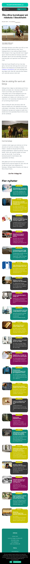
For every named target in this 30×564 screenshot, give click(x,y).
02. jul (19, 398)
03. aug (19, 199)
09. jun (19, 509)
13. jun (19, 477)
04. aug (19, 185)
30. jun (19, 446)
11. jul (19, 292)
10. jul (19, 307)
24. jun (19, 462)
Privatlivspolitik (17, 561)
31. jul (19, 277)
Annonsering (15, 551)
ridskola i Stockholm (8, 69)
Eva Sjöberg (12, 21)
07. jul (19, 322)
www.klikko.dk (16, 544)
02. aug (19, 215)
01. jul (19, 429)
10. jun (19, 493)
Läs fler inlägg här (15, 173)
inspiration (17, 22)
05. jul (19, 367)
